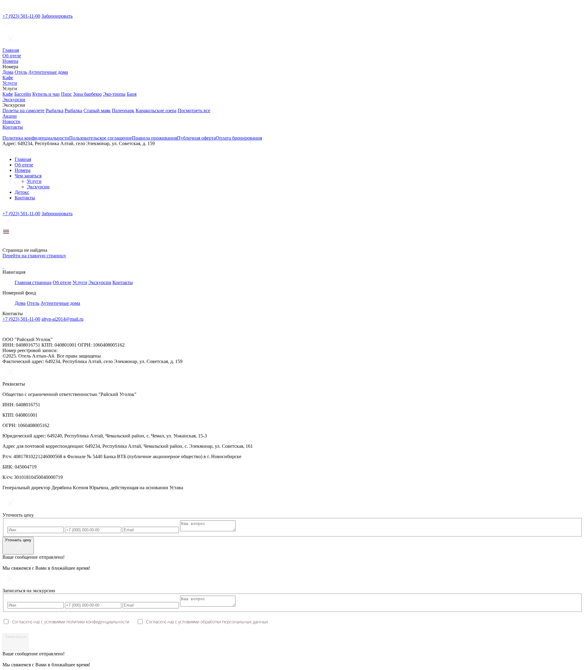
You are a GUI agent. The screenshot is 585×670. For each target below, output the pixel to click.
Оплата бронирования (239, 138)
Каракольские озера (156, 110)
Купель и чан (46, 94)
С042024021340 (75, 350)
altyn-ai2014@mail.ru (62, 319)
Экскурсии (13, 99)
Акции (9, 116)
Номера (10, 61)
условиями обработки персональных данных (223, 622)
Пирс (66, 94)
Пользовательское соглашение (100, 138)
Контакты (12, 127)
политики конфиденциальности (97, 622)
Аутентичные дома (48, 72)
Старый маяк (97, 110)
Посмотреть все (194, 110)
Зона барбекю (87, 94)
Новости (11, 121)
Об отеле (11, 55)
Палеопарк (123, 110)
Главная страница (33, 282)
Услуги (9, 83)
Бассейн (22, 94)
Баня (131, 94)
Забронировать (57, 16)
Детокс (22, 192)
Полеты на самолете (23, 110)
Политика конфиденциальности (35, 138)
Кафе (7, 77)
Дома (7, 72)
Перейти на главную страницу (34, 255)
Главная (10, 50)
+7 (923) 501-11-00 (21, 16)
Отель (21, 72)
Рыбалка (54, 110)
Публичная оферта (196, 138)
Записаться (15, 636)
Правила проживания (154, 138)
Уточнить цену (18, 540)
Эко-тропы (114, 94)
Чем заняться (28, 175)
